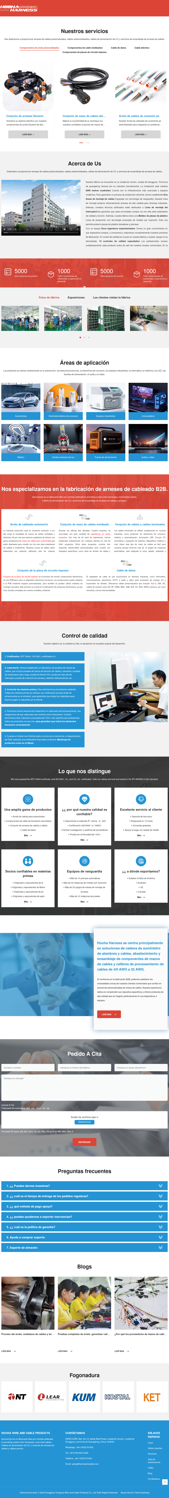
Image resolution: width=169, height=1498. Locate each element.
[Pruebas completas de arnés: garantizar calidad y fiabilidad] (84, 1303)
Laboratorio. (13, 667)
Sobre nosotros (58, 24)
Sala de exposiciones (100, 24)
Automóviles (21, 415)
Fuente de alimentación (106, 457)
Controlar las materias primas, (22, 689)
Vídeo (121, 24)
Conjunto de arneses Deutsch (24, 116)
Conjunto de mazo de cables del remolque (84, 116)
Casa (40, 24)
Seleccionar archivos (84, 1122)
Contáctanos (148, 24)
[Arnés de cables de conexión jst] (140, 85)
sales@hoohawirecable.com (85, 1463)
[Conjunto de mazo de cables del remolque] (84, 85)
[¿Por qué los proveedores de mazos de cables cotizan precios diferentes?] (141, 1303)
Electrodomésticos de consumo (63, 415)
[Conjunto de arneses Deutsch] (28, 85)
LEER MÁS (109, 1014)
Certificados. (13, 656)
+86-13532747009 (84, 1447)
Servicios (77, 24)
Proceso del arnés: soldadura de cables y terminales (31, 1334)
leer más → (28, 134)
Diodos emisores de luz (63, 457)
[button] (84, 286)
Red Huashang (142, 1492)
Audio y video (148, 457)
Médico (20, 457)
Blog (133, 24)
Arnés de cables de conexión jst (139, 116)
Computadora (148, 415)
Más (28, 835)
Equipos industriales (105, 415)
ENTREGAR (84, 1142)
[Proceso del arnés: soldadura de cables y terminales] (28, 1303)
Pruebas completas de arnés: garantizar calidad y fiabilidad (91, 1334)
